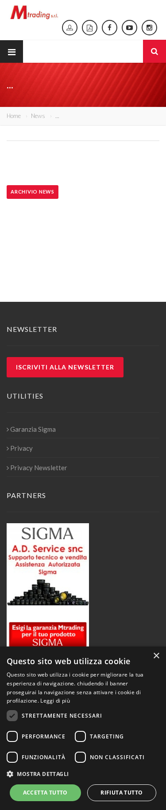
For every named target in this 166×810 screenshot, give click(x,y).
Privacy (21, 448)
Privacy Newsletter (38, 468)
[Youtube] (129, 27)
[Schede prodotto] (89, 27)
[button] (83, 774)
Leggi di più (55, 700)
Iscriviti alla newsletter (65, 367)
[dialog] (83, 728)
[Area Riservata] (69, 27)
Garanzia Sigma (33, 429)
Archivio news (32, 191)
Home (14, 115)
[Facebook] (109, 27)
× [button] (156, 656)
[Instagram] (149, 27)
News (38, 115)
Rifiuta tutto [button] (121, 792)
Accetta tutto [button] (45, 792)
